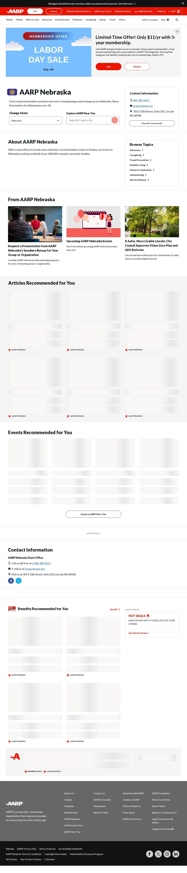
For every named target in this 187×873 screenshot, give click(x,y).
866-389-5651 (141, 100)
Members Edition (123, 11)
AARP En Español (102, 799)
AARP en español (150, 20)
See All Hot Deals (138, 633)
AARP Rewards (145, 11)
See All (113, 609)
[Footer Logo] (26, 803)
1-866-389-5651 (41, 563)
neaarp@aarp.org (143, 105)
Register (161, 11)
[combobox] (92, 120)
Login (173, 11)
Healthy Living (137, 165)
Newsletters (100, 806)
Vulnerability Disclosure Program (86, 854)
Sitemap (10, 848)
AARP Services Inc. (132, 819)
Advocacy (135, 150)
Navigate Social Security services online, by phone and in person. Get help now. (90, 3)
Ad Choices (11, 859)
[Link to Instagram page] (167, 854)
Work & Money (138, 179)
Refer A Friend (101, 812)
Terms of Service (47, 848)
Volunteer (69, 806)
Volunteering (137, 174)
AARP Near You (72, 831)
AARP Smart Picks (102, 11)
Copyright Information (55, 854)
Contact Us (99, 793)
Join (108, 66)
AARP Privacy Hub (26, 848)
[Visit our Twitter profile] (18, 581)
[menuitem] (9, 21)
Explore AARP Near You (80, 113)
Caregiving (135, 155)
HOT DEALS (137, 616)
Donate (68, 799)
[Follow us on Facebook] (11, 581)
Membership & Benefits (78, 11)
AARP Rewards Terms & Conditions (23, 854)
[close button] (177, 31)
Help (163, 19)
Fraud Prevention (139, 160)
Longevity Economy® (163, 828)
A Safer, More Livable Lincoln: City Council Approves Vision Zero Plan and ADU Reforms (151, 245)
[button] (176, 19)
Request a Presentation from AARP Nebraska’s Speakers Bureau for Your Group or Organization (33, 250)
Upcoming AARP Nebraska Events (89, 241)
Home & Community (141, 169)
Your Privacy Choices (30, 859)
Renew (137, 66)
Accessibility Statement (70, 848)
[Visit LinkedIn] (175, 854)
